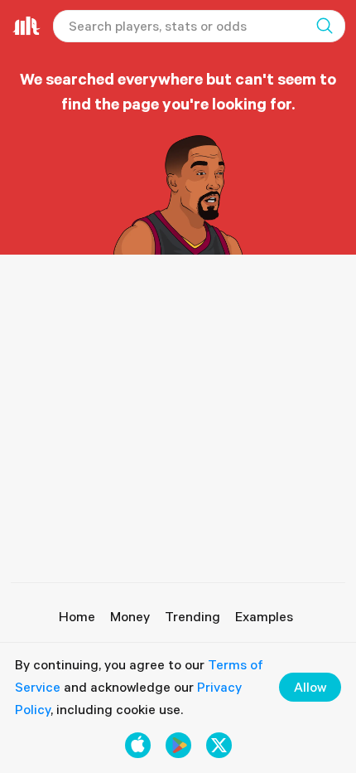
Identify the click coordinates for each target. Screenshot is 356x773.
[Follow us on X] (219, 745)
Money (130, 616)
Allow (310, 687)
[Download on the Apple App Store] (138, 745)
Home (77, 616)
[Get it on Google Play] (178, 745)
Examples (264, 616)
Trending (192, 616)
